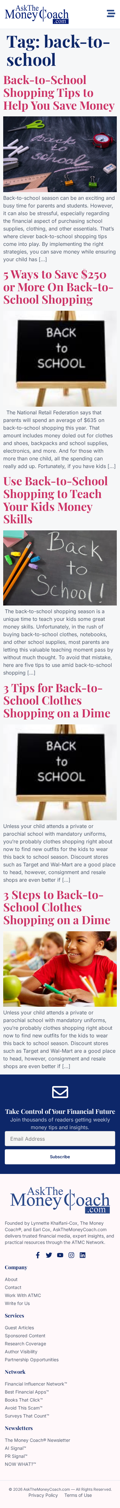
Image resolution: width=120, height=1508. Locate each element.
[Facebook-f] (38, 1255)
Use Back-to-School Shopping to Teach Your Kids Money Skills (55, 499)
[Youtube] (60, 1255)
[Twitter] (49, 1255)
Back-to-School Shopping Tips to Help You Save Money (59, 92)
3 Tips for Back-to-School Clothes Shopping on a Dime (56, 700)
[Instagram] (71, 1255)
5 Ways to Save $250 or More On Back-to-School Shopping (58, 286)
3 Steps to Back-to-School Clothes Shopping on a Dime (56, 907)
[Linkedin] (82, 1255)
